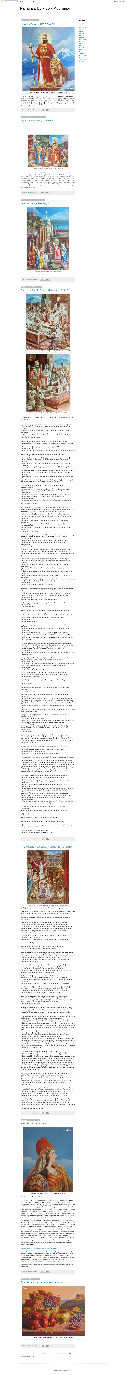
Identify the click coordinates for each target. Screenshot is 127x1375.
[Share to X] (45, 110)
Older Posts (71, 1353)
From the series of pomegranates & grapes (41, 1282)
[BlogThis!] (43, 110)
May (80, 45)
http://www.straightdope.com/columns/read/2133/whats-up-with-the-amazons (41, 1248)
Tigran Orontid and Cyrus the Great (38, 120)
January (81, 37)
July (80, 43)
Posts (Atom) (31, 1356)
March (81, 29)
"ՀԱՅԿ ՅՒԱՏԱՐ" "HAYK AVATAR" (38, 24)
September (82, 25)
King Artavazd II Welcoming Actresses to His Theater (46, 847)
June (80, 23)
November (82, 27)
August (81, 41)
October (81, 57)
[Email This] (41, 110)
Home (44, 1353)
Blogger (71, 1370)
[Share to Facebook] (47, 110)
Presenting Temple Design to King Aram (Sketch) (44, 290)
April (80, 33)
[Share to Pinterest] (49, 110)
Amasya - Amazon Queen (33, 1123)
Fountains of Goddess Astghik (35, 203)
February (81, 51)
